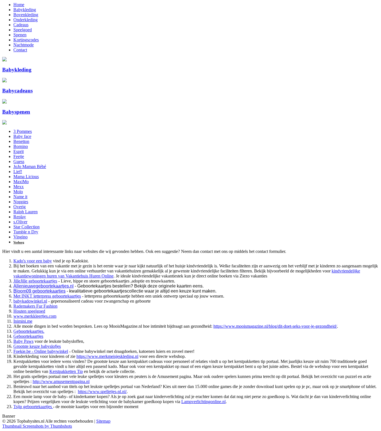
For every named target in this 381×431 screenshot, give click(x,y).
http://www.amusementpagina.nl (61, 381)
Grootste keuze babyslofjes (37, 346)
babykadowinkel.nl (30, 301)
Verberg (18, 242)
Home (18, 4)
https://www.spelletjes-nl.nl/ (102, 391)
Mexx (18, 186)
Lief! (17, 171)
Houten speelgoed (29, 311)
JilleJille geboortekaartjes (35, 281)
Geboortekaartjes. (28, 331)
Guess (18, 161)
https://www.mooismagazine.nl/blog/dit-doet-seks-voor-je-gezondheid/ (275, 326)
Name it (20, 196)
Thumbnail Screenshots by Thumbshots (37, 426)
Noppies (20, 201)
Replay (19, 216)
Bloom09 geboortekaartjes (39, 291)
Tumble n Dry (25, 231)
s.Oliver (20, 221)
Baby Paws (23, 341)
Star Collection (26, 226)
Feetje (18, 156)
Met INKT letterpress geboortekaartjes (47, 296)
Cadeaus (20, 24)
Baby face (22, 136)
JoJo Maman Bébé (29, 166)
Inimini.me (22, 321)
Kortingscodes (26, 39)
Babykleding (24, 9)
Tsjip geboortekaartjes (33, 406)
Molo (18, 191)
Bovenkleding (25, 14)
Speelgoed (22, 29)
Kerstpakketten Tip (66, 371)
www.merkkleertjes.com (34, 316)
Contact (20, 49)
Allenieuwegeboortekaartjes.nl (43, 286)
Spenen (19, 34)
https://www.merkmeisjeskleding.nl (107, 356)
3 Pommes (22, 131)
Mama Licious (26, 176)
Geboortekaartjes (28, 336)
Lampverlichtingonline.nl (203, 401)
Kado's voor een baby (32, 260)
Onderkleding (25, 19)
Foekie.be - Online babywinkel (40, 351)
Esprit (18, 151)
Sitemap (103, 421)
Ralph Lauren (25, 211)
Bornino (20, 146)
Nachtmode (23, 44)
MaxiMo (21, 181)
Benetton (21, 141)
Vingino (20, 236)
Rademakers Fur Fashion (35, 306)
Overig (19, 206)
